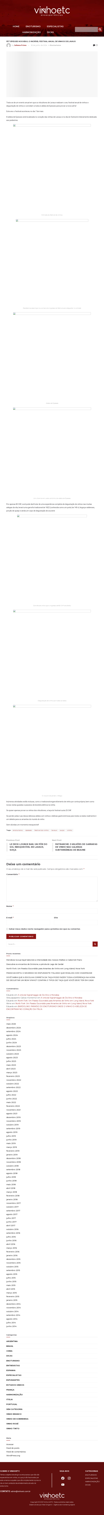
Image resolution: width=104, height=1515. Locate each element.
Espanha (10, 1370)
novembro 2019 (13, 1121)
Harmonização (31, 32)
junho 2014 (11, 1326)
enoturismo (18, 830)
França (10, 1390)
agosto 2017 (11, 1214)
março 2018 (11, 1192)
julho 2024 (11, 1039)
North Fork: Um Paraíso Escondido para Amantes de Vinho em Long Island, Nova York (45, 968)
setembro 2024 (13, 1031)
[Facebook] (63, 1478)
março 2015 (11, 1293)
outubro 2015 (12, 1267)
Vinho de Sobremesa (17, 1419)
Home (16, 26)
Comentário (13, 874)
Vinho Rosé (12, 1424)
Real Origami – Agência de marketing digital (58, 1505)
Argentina (12, 1341)
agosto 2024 (12, 1035)
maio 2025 (11, 1024)
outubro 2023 (12, 1054)
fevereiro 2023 (13, 1076)
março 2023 (11, 1072)
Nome (10, 906)
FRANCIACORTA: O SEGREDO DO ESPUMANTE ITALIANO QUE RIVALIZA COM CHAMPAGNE (49, 973)
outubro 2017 (12, 1207)
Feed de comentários (16, 1452)
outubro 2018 (12, 1166)
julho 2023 (11, 1061)
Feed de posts (12, 1448)
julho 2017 (11, 1218)
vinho (69, 830)
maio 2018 (11, 1184)
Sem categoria (14, 1409)
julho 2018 (11, 1177)
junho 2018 (11, 1181)
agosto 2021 (11, 1113)
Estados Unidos (15, 1385)
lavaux (54, 830)
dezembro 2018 (13, 1158)
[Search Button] (95, 944)
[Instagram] (69, 1478)
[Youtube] (63, 1484)
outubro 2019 (12, 1125)
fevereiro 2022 (13, 1106)
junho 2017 (11, 1222)
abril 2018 (10, 1188)
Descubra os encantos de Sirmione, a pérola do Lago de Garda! (34, 964)
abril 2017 (10, 1225)
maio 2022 (11, 1102)
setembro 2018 (13, 1169)
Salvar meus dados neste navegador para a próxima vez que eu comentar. (45, 929)
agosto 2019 (11, 1132)
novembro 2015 (13, 1263)
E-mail (10, 917)
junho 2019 (11, 1140)
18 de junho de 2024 (39, 45)
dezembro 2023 (13, 1046)
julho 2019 (11, 1136)
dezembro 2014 (13, 1304)
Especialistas (55, 26)
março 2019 (11, 1147)
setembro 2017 (13, 1211)
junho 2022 (11, 1099)
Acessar (10, 1444)
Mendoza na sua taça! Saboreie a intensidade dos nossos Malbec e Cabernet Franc (44, 960)
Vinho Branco (14, 1414)
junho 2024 (11, 1042)
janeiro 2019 (12, 1155)
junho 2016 (11, 1240)
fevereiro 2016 (12, 1252)
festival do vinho (42, 830)
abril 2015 (10, 1289)
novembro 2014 (13, 1308)
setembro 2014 (13, 1315)
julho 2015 (11, 1278)
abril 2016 (10, 1244)
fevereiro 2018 (12, 1196)
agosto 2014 (11, 1319)
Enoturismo (33, 26)
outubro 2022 (12, 1084)
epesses (29, 830)
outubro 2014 (12, 1311)
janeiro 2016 (12, 1255)
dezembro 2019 (13, 1117)
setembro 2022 (13, 1087)
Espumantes (13, 1380)
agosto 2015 (11, 1274)
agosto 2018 (11, 1173)
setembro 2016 (13, 1233)
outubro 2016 (12, 1229)
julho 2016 (11, 1237)
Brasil (9, 1346)
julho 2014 (11, 1323)
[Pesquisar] (100, 29)
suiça (62, 830)
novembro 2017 (13, 1203)
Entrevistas (13, 1365)
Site (56, 918)
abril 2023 (11, 1069)
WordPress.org (13, 1455)
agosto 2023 (12, 1057)
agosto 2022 (12, 1091)
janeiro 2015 (11, 1300)
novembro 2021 (13, 1110)
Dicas (50, 32)
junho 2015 (11, 1281)
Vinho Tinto (12, 1428)
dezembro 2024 (13, 1028)
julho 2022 (11, 1095)
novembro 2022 (13, 1080)
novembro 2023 (13, 1050)
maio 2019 (11, 1143)
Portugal (11, 1404)
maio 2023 (11, 1065)
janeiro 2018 (12, 1199)
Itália (9, 1399)
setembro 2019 (13, 1128)
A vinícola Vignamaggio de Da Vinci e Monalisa (38, 995)
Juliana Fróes (20, 45)
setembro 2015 (13, 1270)
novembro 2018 (13, 1162)
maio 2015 (10, 1285)
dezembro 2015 (13, 1259)
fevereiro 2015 (12, 1296)
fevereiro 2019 (12, 1151)
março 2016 (11, 1248)
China (9, 1351)
